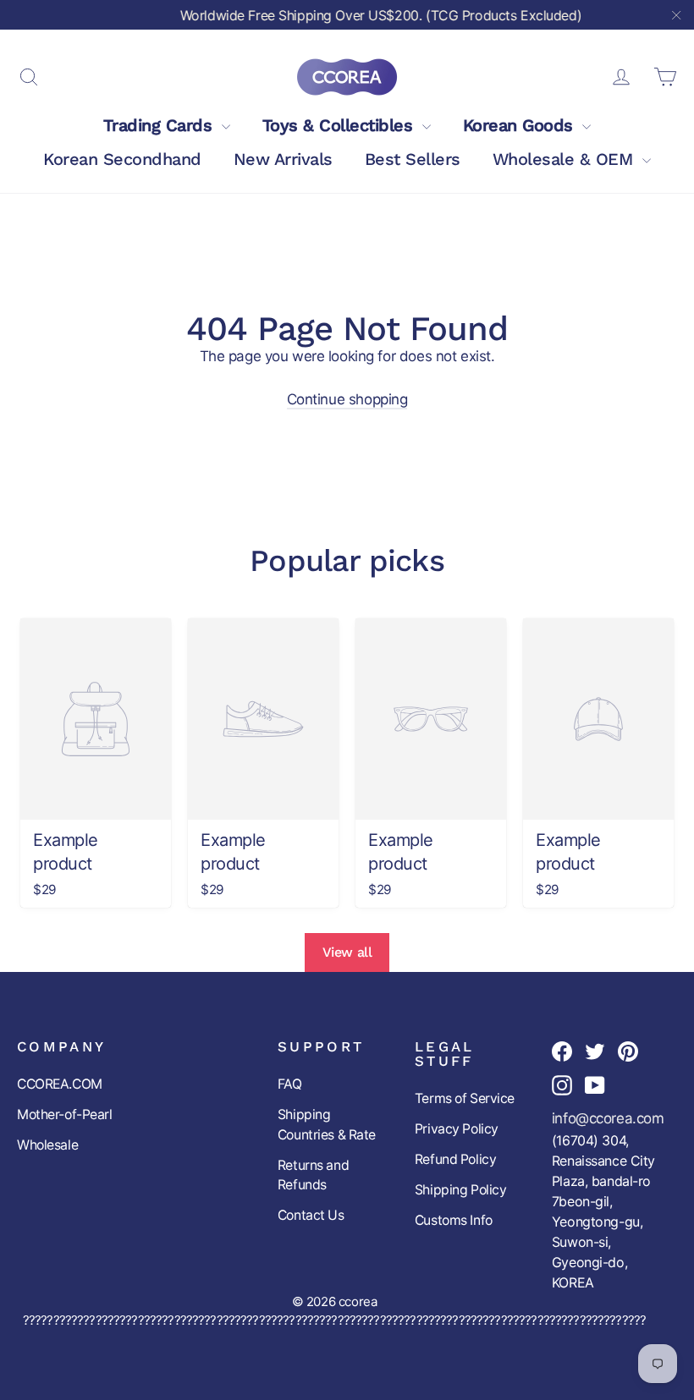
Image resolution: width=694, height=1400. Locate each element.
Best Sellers (412, 159)
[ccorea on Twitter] (595, 1051)
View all (347, 952)
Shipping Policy (461, 1190)
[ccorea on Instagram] (562, 1085)
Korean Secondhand (122, 159)
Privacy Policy (456, 1129)
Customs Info (454, 1220)
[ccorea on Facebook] (562, 1051)
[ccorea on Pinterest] (628, 1051)
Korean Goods (521, 125)
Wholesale (47, 1145)
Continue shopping (347, 399)
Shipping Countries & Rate (327, 1124)
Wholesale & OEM (565, 159)
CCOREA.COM (59, 1084)
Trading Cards (160, 125)
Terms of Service (465, 1098)
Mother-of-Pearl (65, 1114)
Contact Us (311, 1215)
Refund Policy (455, 1159)
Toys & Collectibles (340, 125)
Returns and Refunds (313, 1175)
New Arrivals (283, 159)
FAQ (290, 1084)
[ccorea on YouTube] (595, 1085)
